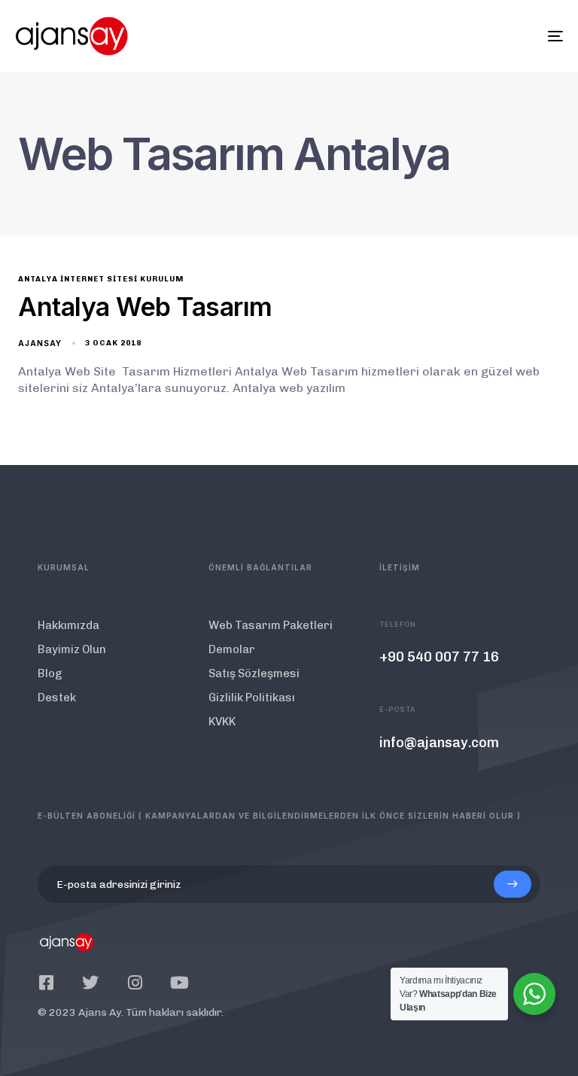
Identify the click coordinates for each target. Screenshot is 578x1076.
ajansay (40, 343)
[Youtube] (179, 982)
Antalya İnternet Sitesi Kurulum (101, 279)
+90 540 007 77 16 (439, 657)
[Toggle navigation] (471, 36)
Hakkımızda (68, 625)
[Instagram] (134, 982)
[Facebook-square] (46, 982)
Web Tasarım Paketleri (270, 625)
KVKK (222, 721)
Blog (50, 673)
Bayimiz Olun (72, 649)
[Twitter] (90, 982)
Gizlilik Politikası (251, 697)
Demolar (231, 649)
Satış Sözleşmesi (254, 673)
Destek (57, 697)
